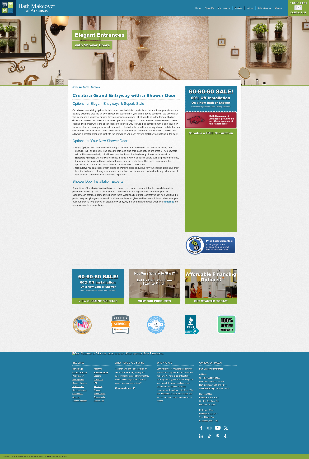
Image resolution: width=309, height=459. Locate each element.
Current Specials (79, 372)
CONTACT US (298, 12)
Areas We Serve (80, 87)
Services (95, 87)
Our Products (224, 8)
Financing (98, 387)
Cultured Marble (79, 390)
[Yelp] (225, 436)
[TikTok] (209, 436)
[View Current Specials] (98, 293)
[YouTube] (217, 427)
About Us (209, 8)
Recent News (99, 394)
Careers (278, 8)
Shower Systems (79, 383)
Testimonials (99, 397)
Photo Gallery (78, 376)
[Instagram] (209, 427)
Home (198, 8)
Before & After (264, 8)
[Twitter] (225, 427)
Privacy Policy (61, 456)
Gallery (250, 8)
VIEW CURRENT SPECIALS (98, 301)
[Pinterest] (217, 436)
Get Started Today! (211, 301)
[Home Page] (8, 8)
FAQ (96, 383)
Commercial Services (77, 395)
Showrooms (99, 401)
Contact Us (98, 379)
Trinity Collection (79, 401)
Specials (238, 8)
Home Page (77, 369)
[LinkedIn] (201, 436)
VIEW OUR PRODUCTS (154, 301)
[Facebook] (201, 427)
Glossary (97, 390)
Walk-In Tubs (78, 387)
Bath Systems (78, 379)
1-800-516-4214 (298, 3)
